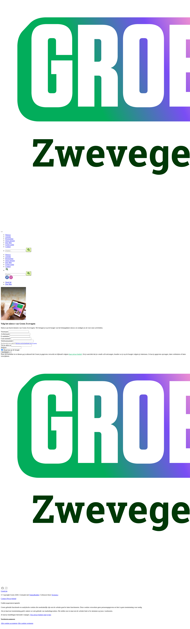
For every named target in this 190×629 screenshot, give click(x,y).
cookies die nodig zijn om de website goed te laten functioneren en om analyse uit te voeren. (49, 626)
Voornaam (4, 332)
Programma (9, 239)
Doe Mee (8, 243)
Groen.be (4, 591)
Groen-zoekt (9, 245)
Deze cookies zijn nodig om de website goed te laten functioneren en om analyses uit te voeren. (45, 623)
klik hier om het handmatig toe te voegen (26, 343)
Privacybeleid (11, 599)
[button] (7, 270)
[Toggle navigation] (2, 231)
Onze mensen (10, 241)
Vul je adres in (6, 345)
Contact (8, 247)
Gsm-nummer (5, 339)
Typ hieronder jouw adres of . (19, 343)
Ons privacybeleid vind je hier (40, 615)
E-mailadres (5, 336)
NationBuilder (34, 595)
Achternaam (5, 334)
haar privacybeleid (75, 354)
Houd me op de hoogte (11, 350)
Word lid (8, 282)
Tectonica (54, 595)
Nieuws (8, 235)
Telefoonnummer (7, 341)
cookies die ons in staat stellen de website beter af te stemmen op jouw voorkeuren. (39, 628)
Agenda (8, 237)
